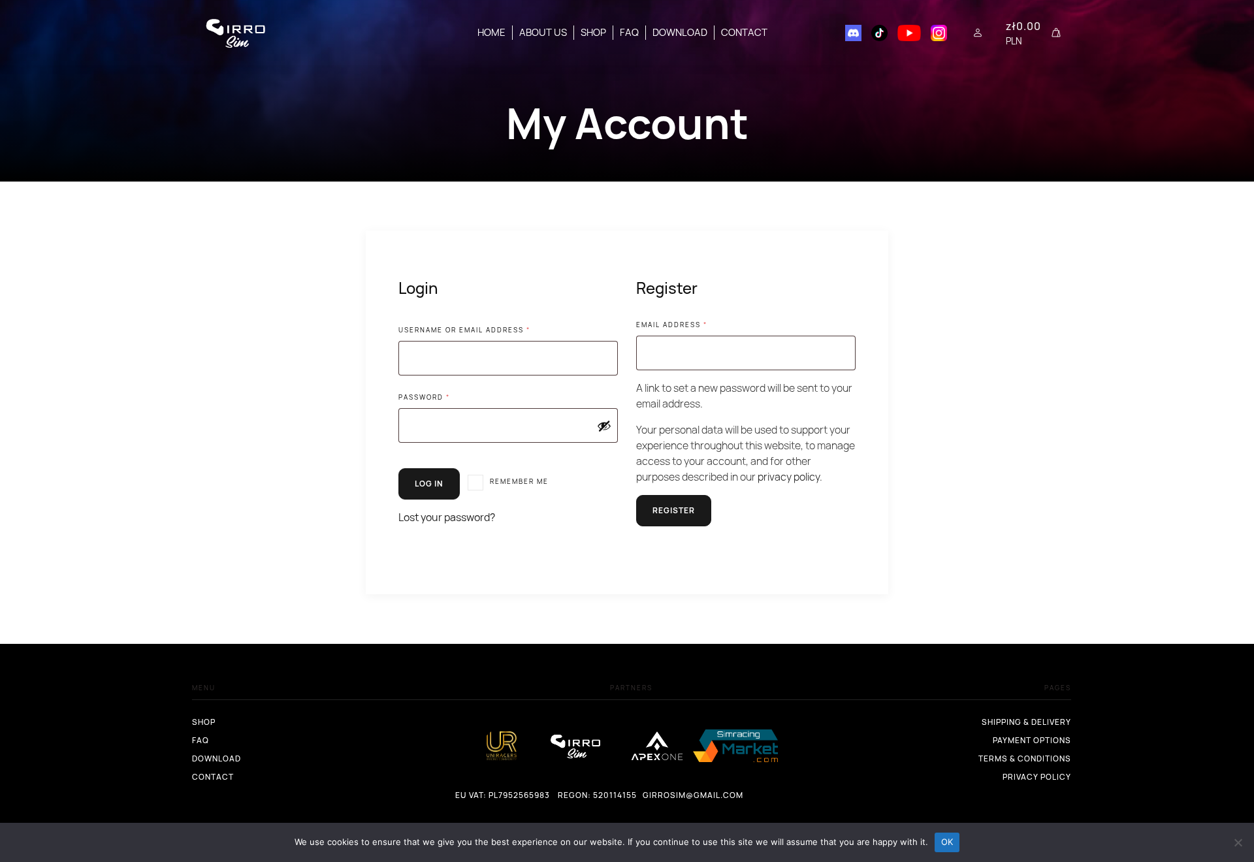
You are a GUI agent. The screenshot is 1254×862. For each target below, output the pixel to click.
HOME (491, 32)
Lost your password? (446, 517)
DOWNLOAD (679, 32)
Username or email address (484, 329)
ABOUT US (543, 32)
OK (947, 842)
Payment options (1032, 740)
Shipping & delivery (1026, 721)
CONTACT (744, 32)
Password (444, 397)
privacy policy (789, 477)
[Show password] (604, 426)
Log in (429, 483)
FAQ (629, 32)
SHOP (593, 32)
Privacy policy (1037, 776)
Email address (692, 324)
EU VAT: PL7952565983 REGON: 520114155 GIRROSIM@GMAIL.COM (463, 795)
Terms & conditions (1024, 758)
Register (673, 510)
